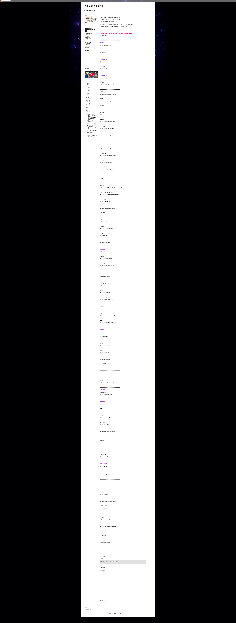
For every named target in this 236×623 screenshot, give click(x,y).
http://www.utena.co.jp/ (104, 484)
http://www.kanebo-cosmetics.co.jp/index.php (108, 94)
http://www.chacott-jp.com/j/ (105, 519)
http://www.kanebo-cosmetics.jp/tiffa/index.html (108, 101)
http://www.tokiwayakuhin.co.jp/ (105, 45)
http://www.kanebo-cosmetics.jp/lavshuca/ (107, 121)
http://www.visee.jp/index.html (105, 221)
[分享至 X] (115, 561)
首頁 (122, 599)
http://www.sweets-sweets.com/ (105, 359)
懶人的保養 (88, 46)
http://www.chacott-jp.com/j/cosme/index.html (108, 526)
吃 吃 (87, 37)
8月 (88, 103)
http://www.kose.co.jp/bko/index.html (106, 228)
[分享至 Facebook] (116, 561)
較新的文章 (102, 599)
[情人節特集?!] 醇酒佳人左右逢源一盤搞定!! (92, 131)
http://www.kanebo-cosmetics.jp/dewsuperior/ (108, 155)
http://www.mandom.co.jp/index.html (106, 404)
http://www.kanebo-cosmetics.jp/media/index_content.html (110, 107)
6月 (88, 106)
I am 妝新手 (88, 47)
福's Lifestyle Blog (93, 5)
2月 (88, 111)
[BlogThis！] (113, 561)
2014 (87, 90)
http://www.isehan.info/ (104, 61)
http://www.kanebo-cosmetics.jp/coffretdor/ (107, 135)
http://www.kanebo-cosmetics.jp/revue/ (106, 162)
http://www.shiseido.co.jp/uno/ (105, 292)
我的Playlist (88, 38)
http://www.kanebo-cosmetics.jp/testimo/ (107, 169)
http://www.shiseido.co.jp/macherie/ (106, 272)
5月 (88, 107)
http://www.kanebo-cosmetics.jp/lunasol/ (107, 148)
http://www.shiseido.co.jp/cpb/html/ (106, 258)
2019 (87, 83)
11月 (88, 98)
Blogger (124, 613)
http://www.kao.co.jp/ (103, 308)
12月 (88, 97)
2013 (87, 91)
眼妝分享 (87, 42)
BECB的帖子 (102, 558)
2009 (87, 139)
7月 (88, 104)
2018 (87, 84)
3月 (88, 110)
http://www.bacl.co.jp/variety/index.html (107, 84)
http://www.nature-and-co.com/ (105, 201)
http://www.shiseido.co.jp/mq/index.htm (107, 265)
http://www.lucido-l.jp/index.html (105, 417)
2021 (87, 81)
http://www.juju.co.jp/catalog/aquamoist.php (107, 474)
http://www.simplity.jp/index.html (105, 424)
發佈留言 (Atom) (104, 600)
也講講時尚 (88, 33)
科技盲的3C (88, 41)
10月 (88, 100)
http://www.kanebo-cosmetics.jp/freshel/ (107, 128)
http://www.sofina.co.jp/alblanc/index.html (107, 322)
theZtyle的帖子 (102, 556)
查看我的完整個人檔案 (89, 24)
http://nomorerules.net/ (104, 114)
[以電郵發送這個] (112, 561)
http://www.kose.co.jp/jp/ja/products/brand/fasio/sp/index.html (111, 187)
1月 (88, 138)
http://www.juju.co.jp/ (103, 466)
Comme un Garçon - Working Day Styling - (92, 136)
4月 (88, 108)
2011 (87, 94)
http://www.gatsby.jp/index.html (105, 410)
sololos (118, 613)
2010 (87, 96)
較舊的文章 (143, 599)
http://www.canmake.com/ (104, 345)
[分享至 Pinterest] (117, 561)
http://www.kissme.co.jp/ (104, 68)
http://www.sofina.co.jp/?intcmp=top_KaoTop (108, 315)
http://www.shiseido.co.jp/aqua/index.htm (107, 285)
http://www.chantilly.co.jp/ (104, 366)
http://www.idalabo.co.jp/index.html (106, 338)
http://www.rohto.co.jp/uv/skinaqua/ (106, 456)
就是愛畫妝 (88, 43)
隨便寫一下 (88, 44)
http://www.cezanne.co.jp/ (104, 352)
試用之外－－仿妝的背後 (91, 113)
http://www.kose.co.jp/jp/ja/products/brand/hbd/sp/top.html (110, 194)
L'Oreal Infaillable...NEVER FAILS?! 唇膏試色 (91, 124)
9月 (88, 101)
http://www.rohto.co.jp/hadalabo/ (105, 449)
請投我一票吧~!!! (90, 132)
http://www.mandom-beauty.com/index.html (107, 431)
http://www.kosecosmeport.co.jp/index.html (107, 208)
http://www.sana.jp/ (103, 52)
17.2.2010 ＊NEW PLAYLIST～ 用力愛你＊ (92, 126)
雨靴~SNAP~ (88, 39)
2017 (87, 86)
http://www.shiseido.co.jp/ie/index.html (106, 299)
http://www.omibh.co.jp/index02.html (106, 394)
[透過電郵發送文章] (110, 561)
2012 (87, 93)
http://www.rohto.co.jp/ (104, 443)
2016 (87, 87)
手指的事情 (88, 34)
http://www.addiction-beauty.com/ (105, 242)
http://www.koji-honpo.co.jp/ (104, 494)
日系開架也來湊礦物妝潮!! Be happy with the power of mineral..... (92, 118)
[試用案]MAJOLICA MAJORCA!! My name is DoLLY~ (91, 115)
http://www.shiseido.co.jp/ (104, 251)
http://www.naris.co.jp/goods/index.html (107, 382)
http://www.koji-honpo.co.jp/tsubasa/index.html (108, 501)
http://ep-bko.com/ (103, 235)
